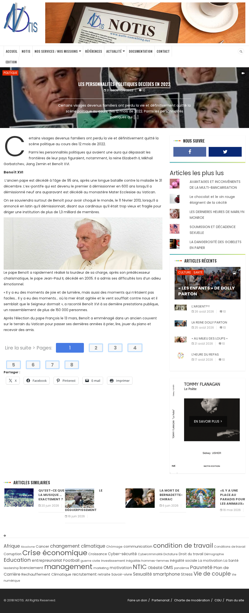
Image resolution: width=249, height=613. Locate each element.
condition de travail (183, 545)
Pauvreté (201, 567)
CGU (218, 600)
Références (93, 51)
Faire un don (137, 600)
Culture (184, 272)
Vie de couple (212, 574)
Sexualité (142, 574)
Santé (198, 272)
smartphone (166, 574)
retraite (104, 574)
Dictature (170, 554)
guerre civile (90, 561)
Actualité (114, 51)
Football (71, 560)
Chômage (114, 547)
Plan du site (235, 600)
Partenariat (160, 600)
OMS (168, 567)
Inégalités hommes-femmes (147, 561)
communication (138, 546)
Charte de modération (192, 600)
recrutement (84, 574)
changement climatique (77, 546)
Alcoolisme (28, 547)
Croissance (97, 554)
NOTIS (26, 51)
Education (17, 560)
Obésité (155, 567)
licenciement (31, 567)
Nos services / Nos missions (56, 51)
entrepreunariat (47, 560)
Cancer (42, 546)
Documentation (140, 51)
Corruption (12, 554)
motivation (121, 567)
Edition (11, 62)
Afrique (12, 546)
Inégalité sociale (183, 560)
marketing (101, 568)
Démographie (214, 554)
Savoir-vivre (121, 574)
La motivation (210, 560)
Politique (10, 73)
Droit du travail (191, 554)
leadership (11, 568)
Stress (187, 574)
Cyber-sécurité (122, 553)
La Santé (231, 560)
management (68, 566)
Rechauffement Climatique (46, 574)
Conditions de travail (229, 547)
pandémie (181, 568)
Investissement (113, 560)
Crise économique (54, 553)
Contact (163, 51)
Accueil (12, 51)
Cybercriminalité (150, 554)
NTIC (140, 566)
